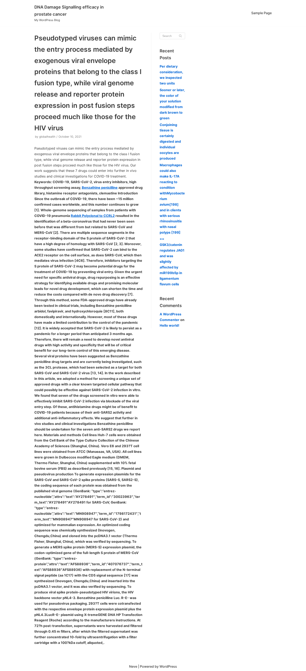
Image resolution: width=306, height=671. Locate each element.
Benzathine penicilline (100, 187)
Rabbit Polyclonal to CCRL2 (93, 216)
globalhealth (47, 136)
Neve (133, 666)
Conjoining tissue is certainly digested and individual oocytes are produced (170, 142)
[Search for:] (172, 36)
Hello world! (169, 325)
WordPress (168, 666)
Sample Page (261, 13)
